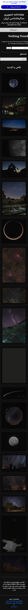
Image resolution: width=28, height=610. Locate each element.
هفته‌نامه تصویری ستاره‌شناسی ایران (14, 16)
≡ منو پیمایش (14, 30)
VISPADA (14, 607)
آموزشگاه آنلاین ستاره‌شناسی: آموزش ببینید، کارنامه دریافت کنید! (14, 4)
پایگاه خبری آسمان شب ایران (14, 601)
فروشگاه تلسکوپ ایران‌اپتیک (14, 603)
